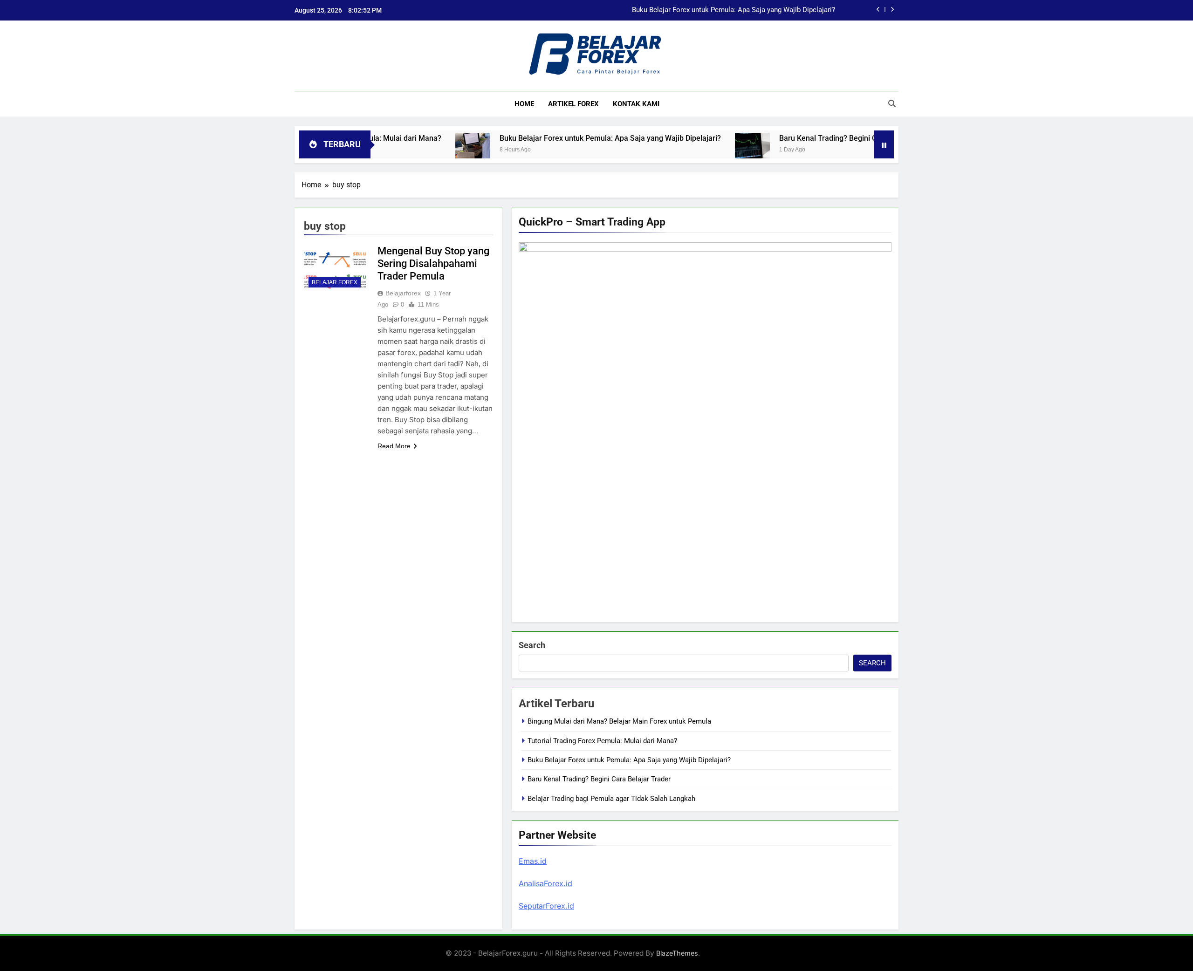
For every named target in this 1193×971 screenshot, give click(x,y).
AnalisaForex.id (545, 883)
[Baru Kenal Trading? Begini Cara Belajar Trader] (723, 150)
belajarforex (403, 293)
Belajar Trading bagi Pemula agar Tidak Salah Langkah (611, 798)
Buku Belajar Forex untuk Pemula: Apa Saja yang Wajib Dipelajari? (733, 10)
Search (532, 645)
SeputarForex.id (546, 905)
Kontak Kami (636, 104)
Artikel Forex (573, 104)
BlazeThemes (677, 953)
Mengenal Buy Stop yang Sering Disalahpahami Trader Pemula (433, 263)
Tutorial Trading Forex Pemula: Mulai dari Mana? (602, 741)
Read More (394, 446)
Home (524, 104)
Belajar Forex (334, 282)
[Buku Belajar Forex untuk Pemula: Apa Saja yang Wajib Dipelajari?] (443, 150)
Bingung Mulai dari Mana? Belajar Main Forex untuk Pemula (619, 721)
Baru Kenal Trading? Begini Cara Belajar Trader (829, 138)
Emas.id (533, 861)
